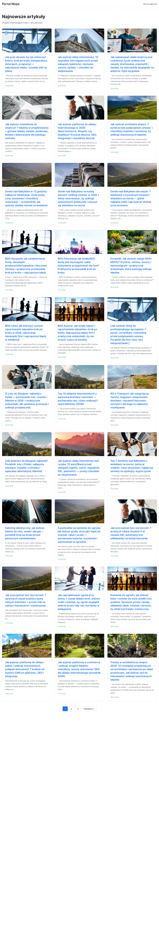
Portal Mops (11, 4)
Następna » (89, 709)
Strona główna (150, 4)
